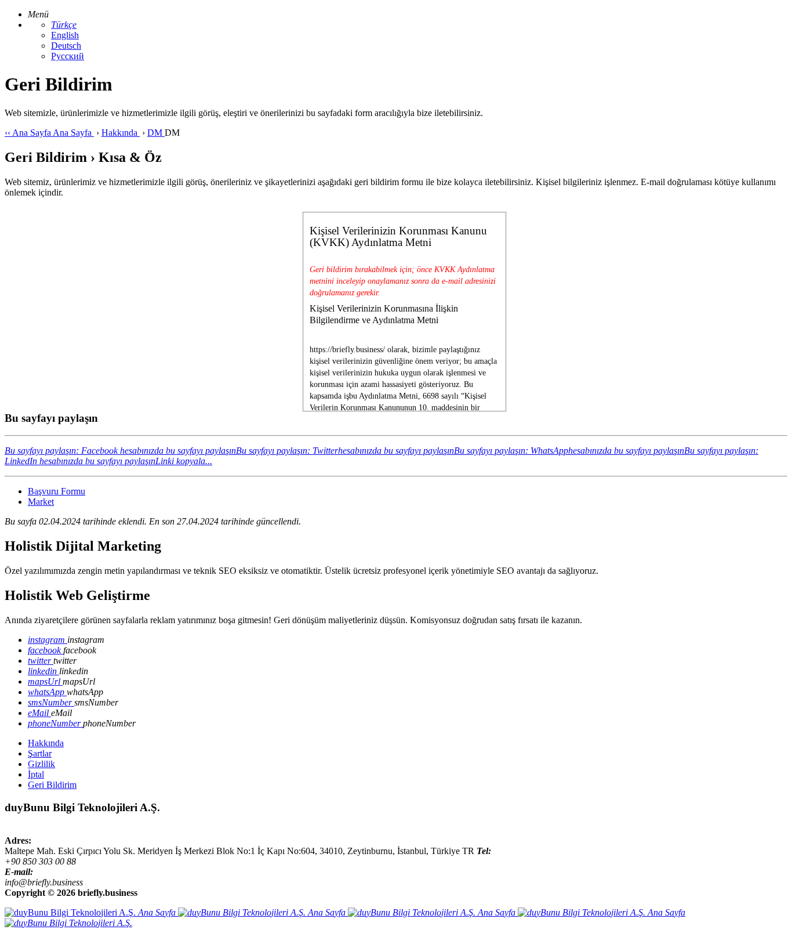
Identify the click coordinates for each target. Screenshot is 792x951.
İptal (36, 774)
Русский (67, 56)
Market (41, 502)
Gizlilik (41, 764)
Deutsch (66, 45)
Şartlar (40, 753)
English (65, 35)
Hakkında (46, 743)
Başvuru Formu (56, 491)
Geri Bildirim (52, 785)
